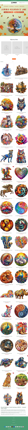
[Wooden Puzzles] (14, 2)
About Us (13, 420)
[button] (22, 2)
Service (14, 422)
